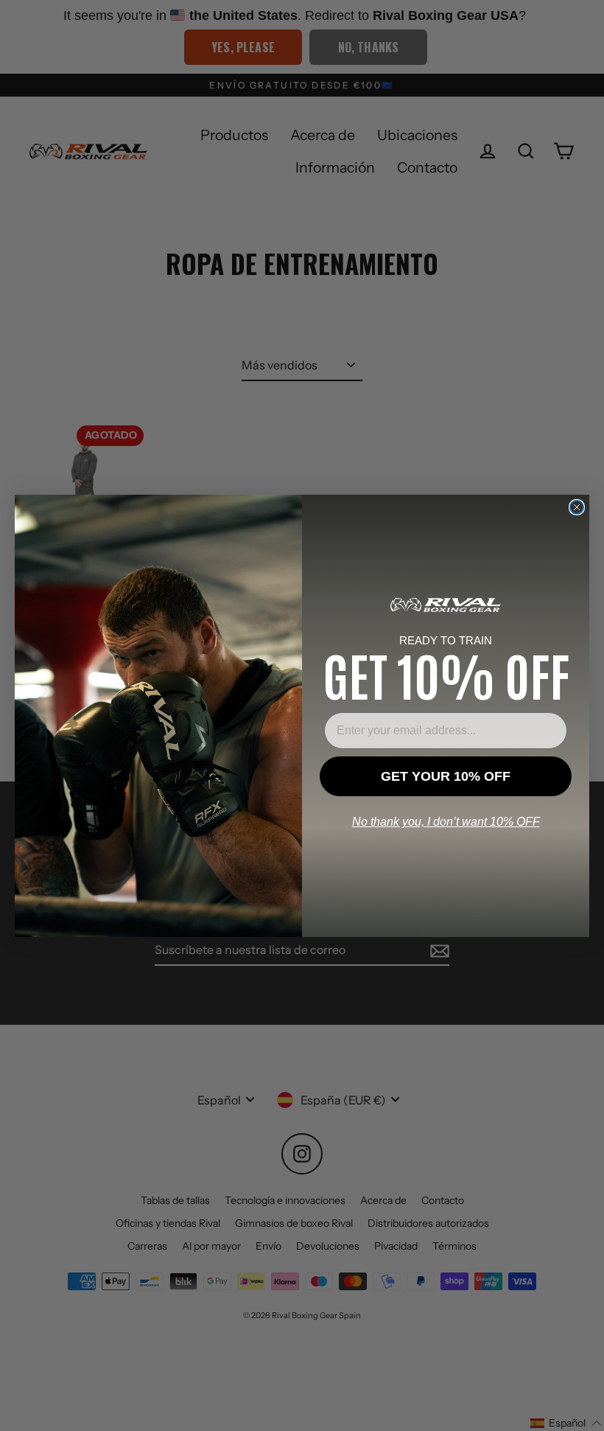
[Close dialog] (576, 507)
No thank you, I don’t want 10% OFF (446, 821)
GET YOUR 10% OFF (445, 776)
